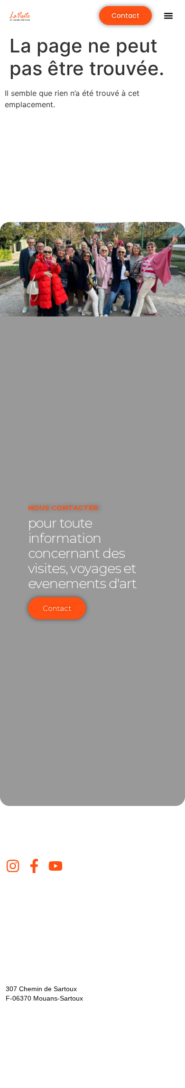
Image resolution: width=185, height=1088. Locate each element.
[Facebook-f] (34, 866)
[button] (168, 16)
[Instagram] (13, 866)
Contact (57, 608)
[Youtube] (55, 866)
